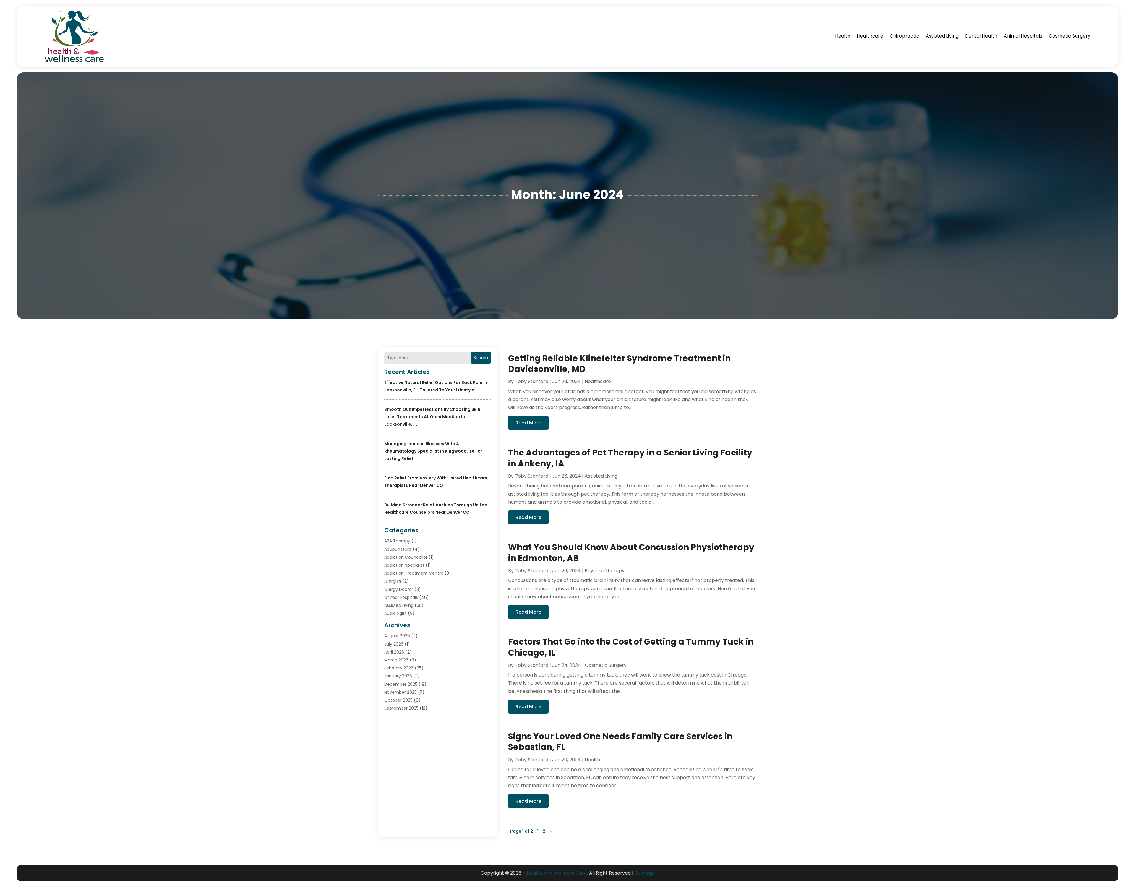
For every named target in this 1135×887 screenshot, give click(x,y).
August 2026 (397, 636)
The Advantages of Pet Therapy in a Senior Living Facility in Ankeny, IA (630, 458)
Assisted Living (942, 36)
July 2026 (393, 644)
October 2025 (398, 700)
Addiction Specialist (404, 565)
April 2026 (394, 652)
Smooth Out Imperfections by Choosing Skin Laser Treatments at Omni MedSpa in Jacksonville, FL (432, 416)
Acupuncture (397, 549)
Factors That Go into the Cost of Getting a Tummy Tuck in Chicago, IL (630, 647)
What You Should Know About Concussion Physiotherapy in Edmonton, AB (631, 552)
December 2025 (400, 684)
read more (528, 422)
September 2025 (401, 708)
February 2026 (399, 668)
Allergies (392, 581)
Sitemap (644, 873)
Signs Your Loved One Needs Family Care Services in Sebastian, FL (620, 742)
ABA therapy (397, 541)
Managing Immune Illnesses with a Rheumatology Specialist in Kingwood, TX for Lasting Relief (433, 451)
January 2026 (398, 676)
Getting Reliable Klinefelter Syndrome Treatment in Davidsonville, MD (619, 364)
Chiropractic (904, 36)
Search (481, 358)
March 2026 (396, 660)
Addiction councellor (405, 557)
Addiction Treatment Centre (413, 573)
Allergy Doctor (398, 589)
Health (842, 36)
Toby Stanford (531, 381)
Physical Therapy (605, 570)
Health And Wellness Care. (557, 873)
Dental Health (981, 36)
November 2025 (400, 692)
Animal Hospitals (1023, 36)
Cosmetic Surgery (1069, 36)
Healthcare (870, 36)
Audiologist (395, 613)
